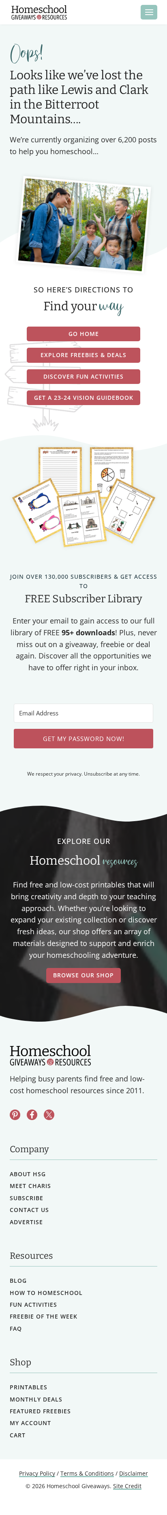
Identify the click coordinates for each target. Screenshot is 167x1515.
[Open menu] (149, 12)
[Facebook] (32, 1115)
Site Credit (127, 1486)
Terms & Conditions (87, 1473)
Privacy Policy (37, 1473)
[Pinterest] (15, 1115)
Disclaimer (133, 1473)
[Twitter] (49, 1115)
